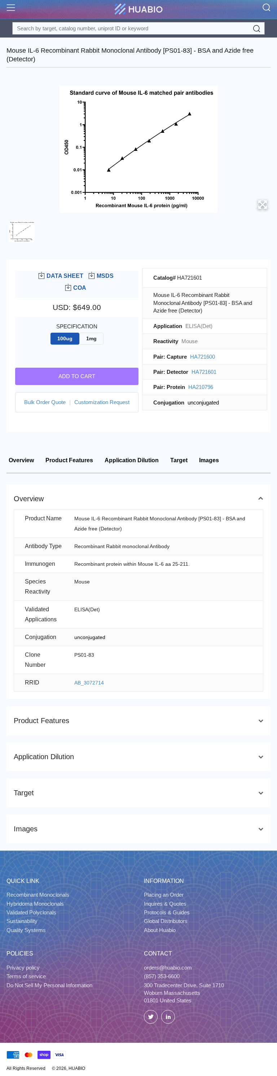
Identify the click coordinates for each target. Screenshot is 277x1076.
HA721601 (204, 372)
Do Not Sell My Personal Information (49, 985)
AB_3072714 (89, 683)
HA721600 (202, 357)
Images (209, 460)
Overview (21, 460)
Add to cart (76, 376)
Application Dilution (132, 460)
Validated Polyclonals (31, 912)
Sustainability (22, 921)
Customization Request (101, 402)
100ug (64, 338)
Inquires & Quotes (165, 904)
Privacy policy (23, 968)
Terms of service (26, 976)
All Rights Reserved (25, 1068)
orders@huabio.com (168, 968)
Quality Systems (26, 930)
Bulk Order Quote (45, 402)
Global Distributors (166, 921)
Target (179, 460)
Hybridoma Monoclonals (35, 904)
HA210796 (200, 387)
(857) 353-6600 (162, 976)
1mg (91, 338)
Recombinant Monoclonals (37, 895)
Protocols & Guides (167, 912)
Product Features (69, 460)
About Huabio (160, 930)
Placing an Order (164, 895)
